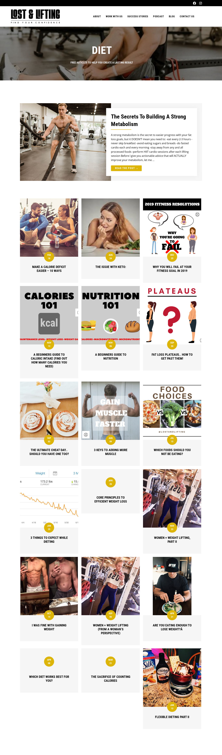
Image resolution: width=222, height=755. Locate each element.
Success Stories (137, 16)
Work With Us (114, 16)
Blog (172, 16)
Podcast (158, 16)
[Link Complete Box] (111, 142)
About (97, 16)
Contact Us (187, 16)
